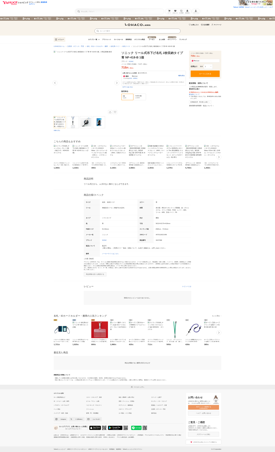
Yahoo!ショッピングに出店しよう (256, 7)
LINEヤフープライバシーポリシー (77, 449)
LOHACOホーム (59, 46)
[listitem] (70, 397)
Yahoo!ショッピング (60, 449)
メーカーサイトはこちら (110, 253)
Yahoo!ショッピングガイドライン (132, 449)
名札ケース (126, 46)
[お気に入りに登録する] (115, 112)
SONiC (104, 240)
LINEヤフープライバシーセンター (98, 449)
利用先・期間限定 (133, 78)
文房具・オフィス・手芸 (75, 46)
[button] (208, 66)
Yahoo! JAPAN (238, 7)
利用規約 (112, 449)
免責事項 (118, 449)
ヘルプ (270, 7)
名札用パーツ (115, 46)
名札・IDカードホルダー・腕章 (97, 46)
